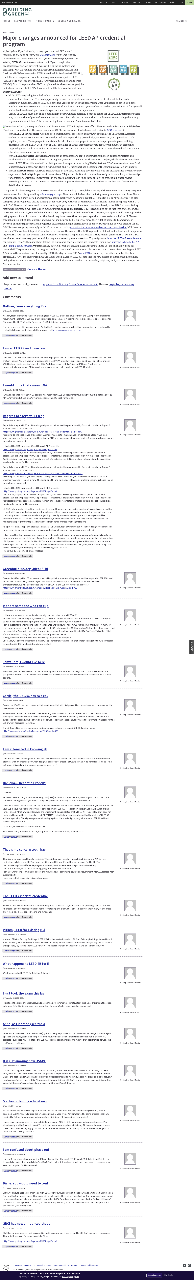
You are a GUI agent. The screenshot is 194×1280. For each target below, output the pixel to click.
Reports (148, 2)
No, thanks (168, 1275)
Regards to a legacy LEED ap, (24, 415)
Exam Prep (136, 2)
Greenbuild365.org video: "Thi (25, 568)
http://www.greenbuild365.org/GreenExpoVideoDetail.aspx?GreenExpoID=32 (40, 587)
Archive (172, 2)
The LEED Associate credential (25, 896)
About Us (103, 2)
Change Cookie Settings (89, 1265)
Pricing (113, 2)
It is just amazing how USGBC (24, 1061)
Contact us (17, 1265)
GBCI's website (115, 130)
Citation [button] (43, 269)
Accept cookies (154, 1275)
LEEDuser (28, 1265)
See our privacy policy (70, 1277)
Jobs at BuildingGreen (42, 1265)
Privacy (74, 1265)
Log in (6, 335)
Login (189, 2)
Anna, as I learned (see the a (24, 1024)
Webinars (124, 2)
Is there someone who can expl (26, 605)
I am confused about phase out (26, 1149)
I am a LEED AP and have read (24, 348)
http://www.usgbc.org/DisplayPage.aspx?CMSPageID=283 (30, 731)
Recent (6, 21)
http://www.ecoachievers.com (66, 330)
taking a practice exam (20, 245)
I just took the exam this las (23, 993)
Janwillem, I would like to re (24, 662)
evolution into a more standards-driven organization (98, 227)
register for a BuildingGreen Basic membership (70, 284)
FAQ (181, 2)
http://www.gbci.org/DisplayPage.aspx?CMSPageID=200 (30, 449)
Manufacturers (160, 2)
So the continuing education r (25, 1101)
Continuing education (69, 21)
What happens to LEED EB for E (26, 963)
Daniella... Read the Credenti (24, 783)
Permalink (33, 269)
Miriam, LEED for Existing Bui (24, 929)
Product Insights (45, 21)
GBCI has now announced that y (26, 1223)
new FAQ (85, 253)
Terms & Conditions (61, 1265)
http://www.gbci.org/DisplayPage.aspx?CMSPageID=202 (30, 1241)
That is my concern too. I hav (24, 849)
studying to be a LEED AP (125, 242)
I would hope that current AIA (25, 385)
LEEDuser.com (47, 54)
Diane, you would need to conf (25, 1183)
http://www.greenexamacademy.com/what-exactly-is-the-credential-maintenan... (43, 431)
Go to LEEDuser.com (9, 2)
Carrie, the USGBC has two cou (25, 695)
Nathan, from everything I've (24, 306)
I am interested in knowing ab (25, 749)
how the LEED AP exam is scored (124, 238)
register (14, 335)
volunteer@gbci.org (51, 194)
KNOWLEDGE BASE (23, 21)
